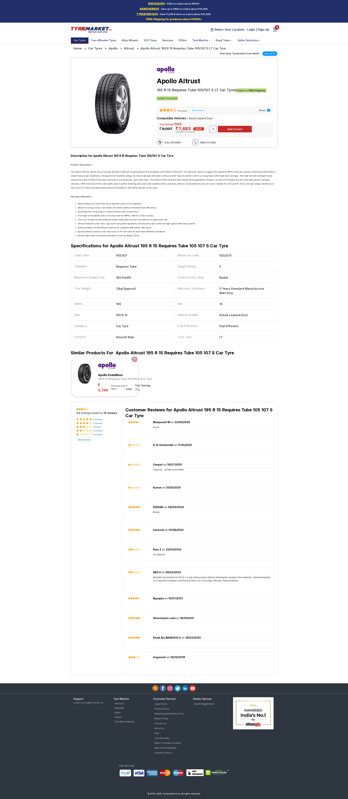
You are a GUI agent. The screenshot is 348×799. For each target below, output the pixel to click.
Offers (183, 40)
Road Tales (223, 40)
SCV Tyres (150, 40)
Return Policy (161, 718)
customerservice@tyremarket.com (88, 703)
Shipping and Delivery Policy (169, 713)
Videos (118, 717)
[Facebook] (163, 688)
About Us (159, 728)
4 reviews (98, 434)
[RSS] (155, 688)
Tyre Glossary (161, 738)
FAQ (156, 733)
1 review (97, 426)
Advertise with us (163, 752)
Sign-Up (263, 29)
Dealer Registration (204, 703)
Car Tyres (80, 40)
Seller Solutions (248, 40)
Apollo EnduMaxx (110, 375)
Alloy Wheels (130, 40)
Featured (119, 708)
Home (77, 48)
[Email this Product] (268, 110)
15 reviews (182, 111)
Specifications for (149, 245)
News (118, 712)
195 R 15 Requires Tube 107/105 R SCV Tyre (125, 378)
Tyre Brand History (124, 721)
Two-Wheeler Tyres (103, 40)
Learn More (270, 53)
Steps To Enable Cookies (167, 743)
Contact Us (160, 723)
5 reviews (98, 419)
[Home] (91, 29)
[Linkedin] (185, 688)
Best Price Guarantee (165, 747)
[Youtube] (192, 688)
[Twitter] (178, 688)
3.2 (78, 412)
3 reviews (98, 423)
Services (167, 40)
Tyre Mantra (200, 40)
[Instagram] (170, 688)
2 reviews (98, 430)
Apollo (113, 48)
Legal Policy (160, 703)
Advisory (119, 703)
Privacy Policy (161, 708)
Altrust (129, 48)
